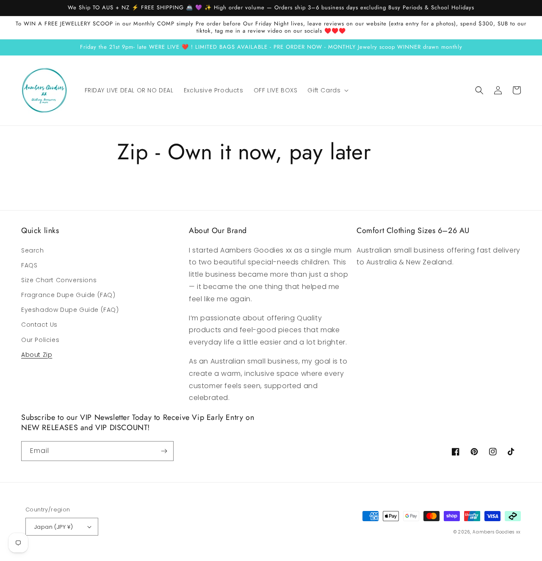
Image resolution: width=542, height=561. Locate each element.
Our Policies (40, 340)
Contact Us (39, 324)
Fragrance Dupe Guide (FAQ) (68, 295)
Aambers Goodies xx (497, 532)
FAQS (29, 265)
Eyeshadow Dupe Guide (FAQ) (70, 309)
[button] (327, 90)
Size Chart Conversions (59, 280)
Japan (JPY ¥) (53, 527)
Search (32, 250)
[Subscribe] (164, 451)
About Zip (36, 354)
